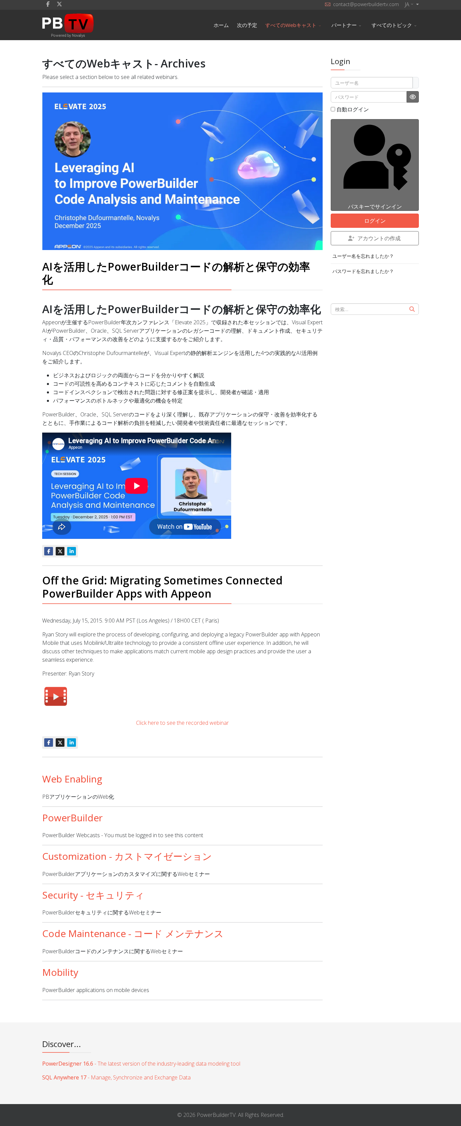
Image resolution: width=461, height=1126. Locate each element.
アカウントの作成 (379, 238)
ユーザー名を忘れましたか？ (363, 256)
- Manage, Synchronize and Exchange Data (116, 1077)
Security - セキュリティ (93, 894)
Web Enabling (72, 778)
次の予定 (247, 25)
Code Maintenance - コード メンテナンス (133, 933)
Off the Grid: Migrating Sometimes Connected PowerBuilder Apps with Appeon (162, 586)
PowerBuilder (72, 817)
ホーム (221, 25)
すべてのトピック (392, 25)
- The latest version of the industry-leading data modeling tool (141, 1063)
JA (407, 4)
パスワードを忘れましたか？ (363, 271)
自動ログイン (352, 109)
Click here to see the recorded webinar (182, 722)
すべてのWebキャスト (291, 25)
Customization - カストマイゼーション (127, 856)
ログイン (375, 220)
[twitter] (59, 4)
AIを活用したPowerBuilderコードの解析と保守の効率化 (176, 272)
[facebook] (48, 4)
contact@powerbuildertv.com (366, 4)
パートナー (344, 25)
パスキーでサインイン (375, 206)
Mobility (60, 972)
